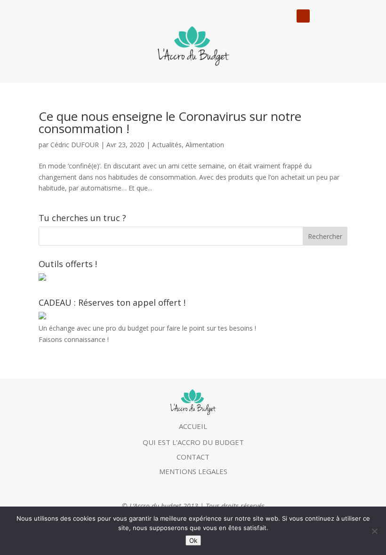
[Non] (374, 531)
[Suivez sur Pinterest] (339, 16)
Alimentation (204, 144)
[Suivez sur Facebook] (321, 16)
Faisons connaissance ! (74, 339)
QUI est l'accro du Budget (193, 442)
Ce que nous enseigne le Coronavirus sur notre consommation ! (170, 122)
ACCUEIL (193, 426)
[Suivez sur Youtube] (303, 16)
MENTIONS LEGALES (193, 471)
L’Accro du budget (155, 505)
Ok (193, 540)
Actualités (167, 144)
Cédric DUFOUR (74, 144)
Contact (193, 456)
